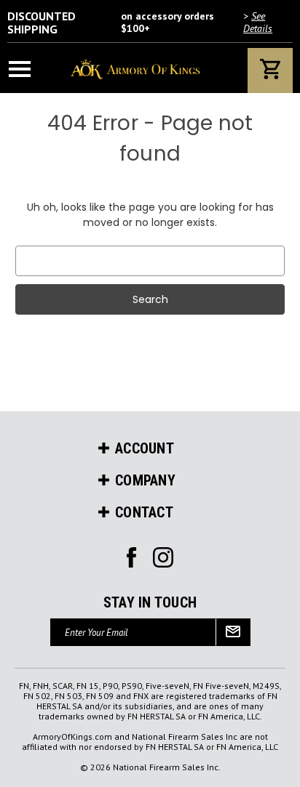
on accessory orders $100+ (139, 22)
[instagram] (131, 557)
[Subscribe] (233, 632)
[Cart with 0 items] (270, 70)
